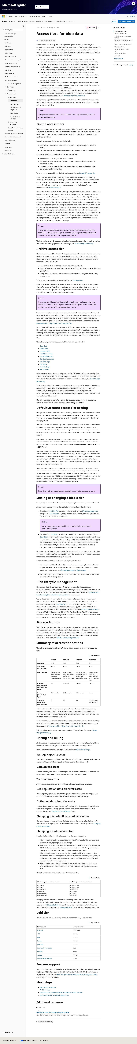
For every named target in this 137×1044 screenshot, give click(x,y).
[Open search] (128, 16)
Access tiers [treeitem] (13, 100)
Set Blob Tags (44, 367)
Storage (51, 27)
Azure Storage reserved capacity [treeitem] (15, 129)
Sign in (132, 16)
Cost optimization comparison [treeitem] (15, 108)
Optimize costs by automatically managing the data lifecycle (61, 992)
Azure (44, 27)
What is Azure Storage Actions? (68, 638)
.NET (38, 934)
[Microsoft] (3, 16)
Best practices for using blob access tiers (54, 995)
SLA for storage (53, 188)
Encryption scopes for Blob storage (73, 570)
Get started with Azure (126, 21)
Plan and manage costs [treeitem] (14, 84)
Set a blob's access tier (87, 173)
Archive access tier (120, 33)
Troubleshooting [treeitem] (10, 140)
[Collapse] (23, 26)
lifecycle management (90, 511)
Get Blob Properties (47, 359)
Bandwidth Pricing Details (61, 811)
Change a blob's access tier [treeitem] (15, 118)
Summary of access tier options (122, 50)
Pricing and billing (52, 905)
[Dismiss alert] (133, 3)
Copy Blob (43, 346)
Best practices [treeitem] (14, 104)
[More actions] (99, 27)
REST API (40, 930)
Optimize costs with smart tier (74, 96)
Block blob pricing (82, 750)
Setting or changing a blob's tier (123, 41)
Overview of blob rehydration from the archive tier (54, 323)
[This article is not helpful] (132, 65)
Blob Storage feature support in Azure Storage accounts (77, 975)
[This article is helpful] (130, 65)
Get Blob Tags (45, 362)
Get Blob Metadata (46, 356)
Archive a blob (78, 280)
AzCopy (39, 955)
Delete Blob (44, 349)
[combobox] (12, 29)
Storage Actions (119, 47)
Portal (114, 21)
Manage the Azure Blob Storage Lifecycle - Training (52, 1012)
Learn (38, 27)
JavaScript (40, 944)
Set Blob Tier (44, 369)
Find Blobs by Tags (46, 354)
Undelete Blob (45, 351)
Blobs (57, 27)
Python (39, 941)
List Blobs (43, 364)
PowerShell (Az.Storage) (44, 948)
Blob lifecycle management (123, 44)
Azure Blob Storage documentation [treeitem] (10, 35)
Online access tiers (120, 31)
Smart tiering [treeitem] (14, 113)
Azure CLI (40, 951)
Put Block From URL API (89, 609)
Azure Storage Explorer (44, 958)
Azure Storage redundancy (83, 244)
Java (38, 937)
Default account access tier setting (123, 37)
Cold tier (117, 56)
